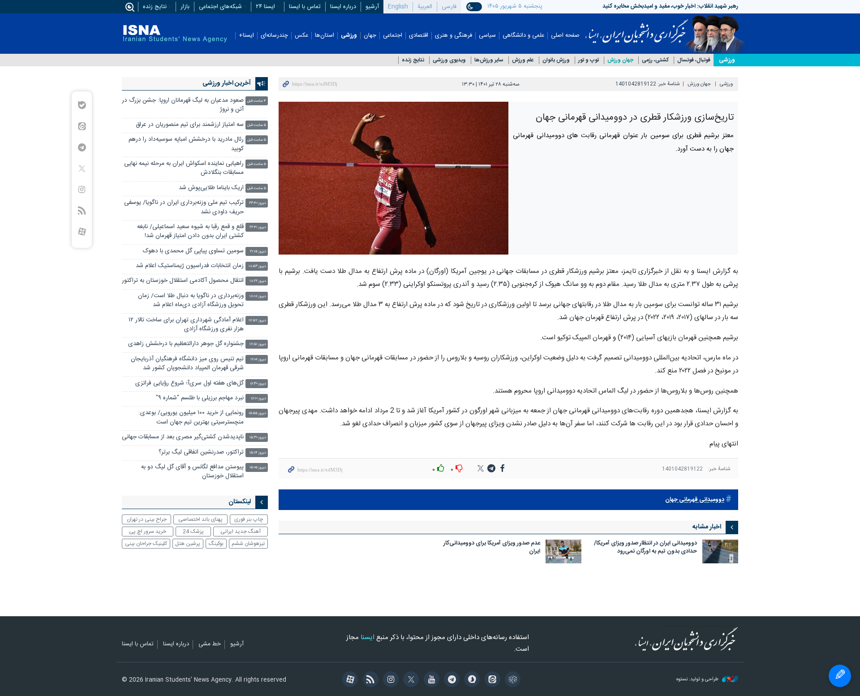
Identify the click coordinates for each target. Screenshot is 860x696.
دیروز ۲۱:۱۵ (258, 252)
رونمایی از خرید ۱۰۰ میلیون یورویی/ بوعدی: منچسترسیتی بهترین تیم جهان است (191, 417)
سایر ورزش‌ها (488, 60)
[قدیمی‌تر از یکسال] (720, 551)
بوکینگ (216, 543)
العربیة (424, 7)
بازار (185, 7)
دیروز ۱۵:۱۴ (257, 453)
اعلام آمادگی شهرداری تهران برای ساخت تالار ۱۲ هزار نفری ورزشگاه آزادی (186, 325)
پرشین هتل (187, 543)
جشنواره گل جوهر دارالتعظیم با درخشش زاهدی (186, 344)
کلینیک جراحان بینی (146, 543)
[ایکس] (409, 680)
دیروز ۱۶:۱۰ (258, 399)
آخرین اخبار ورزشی (226, 83)
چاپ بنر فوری (248, 519)
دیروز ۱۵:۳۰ (257, 438)
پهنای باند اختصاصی (200, 519)
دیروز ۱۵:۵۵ (257, 413)
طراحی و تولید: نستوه (698, 679)
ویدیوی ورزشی (449, 60)
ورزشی (349, 35)
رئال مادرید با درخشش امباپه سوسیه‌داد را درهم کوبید (186, 144)
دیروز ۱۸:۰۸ (257, 296)
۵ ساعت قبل (256, 125)
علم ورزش (523, 60)
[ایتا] (491, 680)
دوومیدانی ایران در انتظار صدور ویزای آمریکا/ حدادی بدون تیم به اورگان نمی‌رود (645, 548)
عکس (301, 35)
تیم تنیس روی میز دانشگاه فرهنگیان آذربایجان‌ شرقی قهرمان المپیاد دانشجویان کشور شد (187, 363)
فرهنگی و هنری (453, 35)
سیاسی (487, 35)
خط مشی (209, 644)
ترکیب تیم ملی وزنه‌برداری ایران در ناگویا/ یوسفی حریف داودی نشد (184, 207)
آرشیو (372, 7)
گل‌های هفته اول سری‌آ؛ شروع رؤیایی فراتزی (189, 383)
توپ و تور (588, 60)
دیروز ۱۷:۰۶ (258, 360)
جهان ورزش (620, 60)
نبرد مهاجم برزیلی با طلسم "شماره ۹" (200, 398)
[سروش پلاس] (470, 680)
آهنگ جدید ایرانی (240, 531)
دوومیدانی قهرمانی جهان (694, 500)
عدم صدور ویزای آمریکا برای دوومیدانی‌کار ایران (491, 548)
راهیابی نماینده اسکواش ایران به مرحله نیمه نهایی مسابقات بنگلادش (184, 168)
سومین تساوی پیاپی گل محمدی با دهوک (193, 251)
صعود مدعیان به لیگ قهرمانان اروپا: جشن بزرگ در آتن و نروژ (183, 105)
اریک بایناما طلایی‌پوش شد (211, 188)
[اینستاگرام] (389, 680)
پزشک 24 (193, 531)
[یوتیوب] (430, 680)
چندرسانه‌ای (274, 35)
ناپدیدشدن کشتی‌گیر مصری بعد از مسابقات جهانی (183, 437)
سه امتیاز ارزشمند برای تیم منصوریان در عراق (190, 125)
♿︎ (840, 676)
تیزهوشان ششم (248, 543)
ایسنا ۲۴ (265, 7)
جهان (370, 35)
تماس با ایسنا (305, 7)
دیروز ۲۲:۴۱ (257, 227)
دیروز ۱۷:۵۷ (257, 321)
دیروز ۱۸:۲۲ (257, 281)
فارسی (449, 7)
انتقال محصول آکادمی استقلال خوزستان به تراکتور (183, 280)
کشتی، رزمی (655, 60)
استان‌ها (324, 35)
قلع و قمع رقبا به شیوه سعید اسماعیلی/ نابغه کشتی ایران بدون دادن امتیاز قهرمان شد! (190, 231)
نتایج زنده (155, 7)
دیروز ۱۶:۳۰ (258, 384)
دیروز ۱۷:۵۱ (257, 344)
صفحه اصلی (565, 35)
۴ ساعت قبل (256, 101)
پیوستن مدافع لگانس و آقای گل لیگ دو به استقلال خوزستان (192, 472)
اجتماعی (392, 35)
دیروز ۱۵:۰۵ (257, 468)
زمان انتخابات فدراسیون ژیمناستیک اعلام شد (190, 266)
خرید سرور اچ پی (147, 531)
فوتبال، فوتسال (693, 60)
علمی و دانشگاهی (523, 35)
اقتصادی (418, 35)
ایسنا (636, 28)
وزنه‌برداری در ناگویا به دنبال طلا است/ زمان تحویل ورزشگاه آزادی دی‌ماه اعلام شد (191, 300)
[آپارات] (349, 680)
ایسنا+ (246, 35)
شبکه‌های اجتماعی (220, 7)
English (398, 7)
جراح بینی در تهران (147, 519)
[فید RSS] (369, 680)
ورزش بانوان (556, 60)
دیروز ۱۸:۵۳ (257, 266)
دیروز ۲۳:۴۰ (257, 203)
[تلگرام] (450, 680)
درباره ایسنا (343, 7)
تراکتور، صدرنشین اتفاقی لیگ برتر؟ (201, 452)
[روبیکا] (511, 680)
